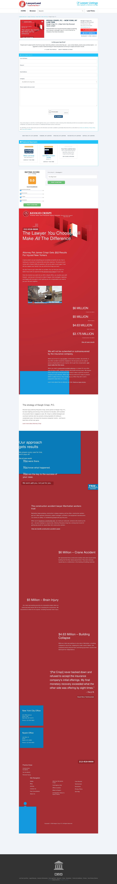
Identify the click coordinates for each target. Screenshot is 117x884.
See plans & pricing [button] (68, 156)
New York (38, 16)
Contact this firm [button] (28, 160)
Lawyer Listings (88, 3)
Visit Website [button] (89, 33)
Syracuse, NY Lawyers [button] (59, 135)
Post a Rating (32, 205)
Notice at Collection (84, 127)
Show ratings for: (51, 172)
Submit (59, 116)
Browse (33, 11)
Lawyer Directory (31, 16)
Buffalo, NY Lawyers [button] (89, 135)
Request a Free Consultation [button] (89, 36)
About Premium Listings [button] (65, 49)
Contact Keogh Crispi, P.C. (27, 55)
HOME (23, 11)
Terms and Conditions (27, 129)
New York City (44, 16)
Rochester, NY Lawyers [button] (74, 135)
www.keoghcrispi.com (85, 27)
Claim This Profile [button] (51, 49)
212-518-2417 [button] (89, 30)
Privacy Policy (92, 127)
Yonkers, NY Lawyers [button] (46, 135)
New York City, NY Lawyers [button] (30, 135)
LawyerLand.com (22, 16)
